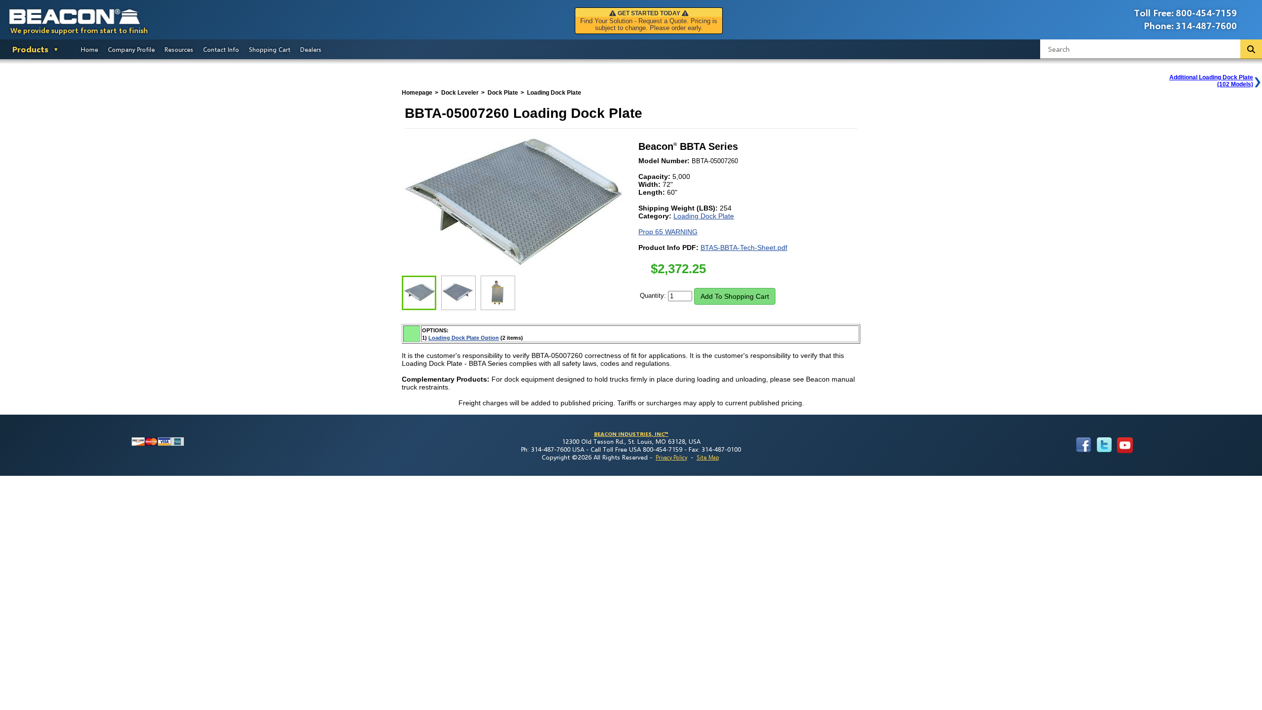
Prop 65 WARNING (668, 232)
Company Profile (131, 49)
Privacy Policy (671, 457)
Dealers (310, 49)
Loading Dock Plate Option (463, 338)
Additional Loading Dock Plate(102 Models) (1211, 81)
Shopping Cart (269, 49)
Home (89, 49)
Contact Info (221, 49)
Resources (179, 49)
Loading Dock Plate (703, 216)
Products (30, 49)
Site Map (708, 457)
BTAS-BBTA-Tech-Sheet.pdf (744, 247)
